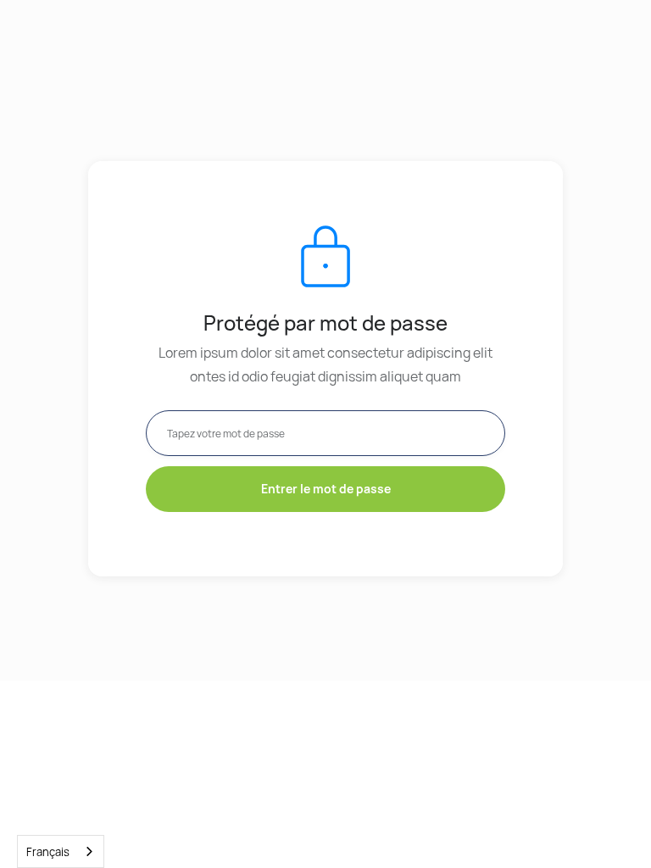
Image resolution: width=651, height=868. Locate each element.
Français (48, 852)
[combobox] (60, 851)
